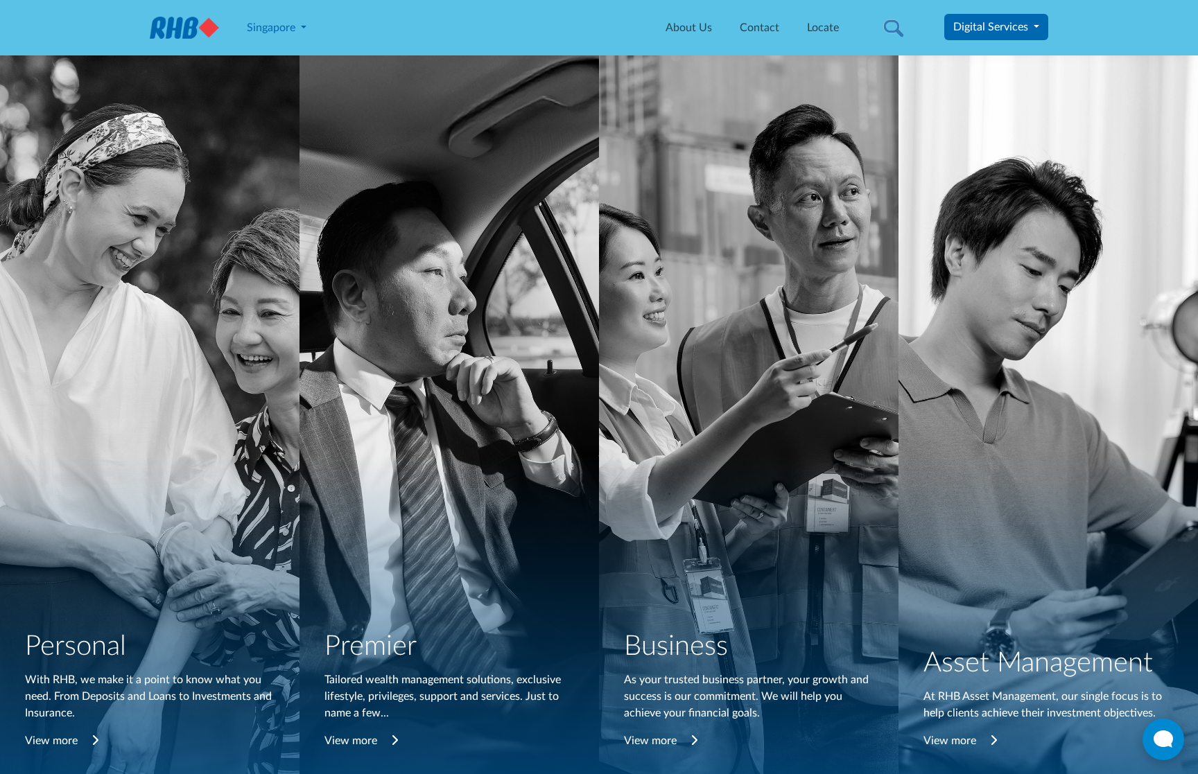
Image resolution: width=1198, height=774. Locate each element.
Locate (823, 27)
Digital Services (992, 27)
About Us (689, 27)
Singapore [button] (272, 27)
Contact (759, 27)
